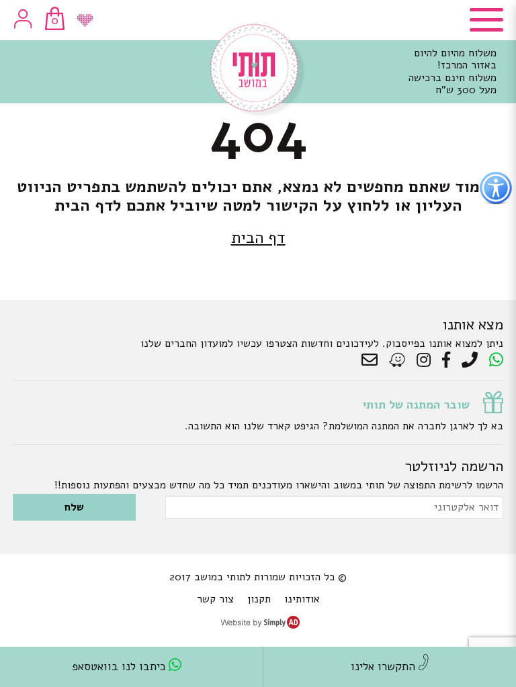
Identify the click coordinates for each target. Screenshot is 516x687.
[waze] (398, 360)
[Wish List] (85, 20)
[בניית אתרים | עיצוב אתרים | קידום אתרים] (260, 625)
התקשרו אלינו (385, 666)
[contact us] (372, 360)
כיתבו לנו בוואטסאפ (120, 666)
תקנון (259, 599)
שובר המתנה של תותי (416, 405)
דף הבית (258, 237)
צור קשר (215, 599)
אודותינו (302, 599)
